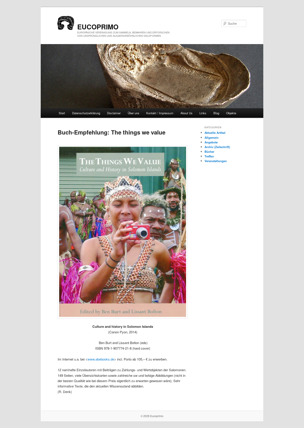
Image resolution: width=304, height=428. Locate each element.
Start (62, 113)
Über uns (133, 113)
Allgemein (212, 137)
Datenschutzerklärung (86, 113)
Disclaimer (114, 113)
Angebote (211, 142)
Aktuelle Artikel (215, 132)
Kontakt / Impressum (159, 113)
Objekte (231, 113)
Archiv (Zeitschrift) (217, 147)
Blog (216, 113)
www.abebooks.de (100, 359)
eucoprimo (97, 26)
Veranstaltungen (216, 161)
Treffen (209, 156)
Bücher (209, 151)
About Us (186, 113)
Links (202, 113)
